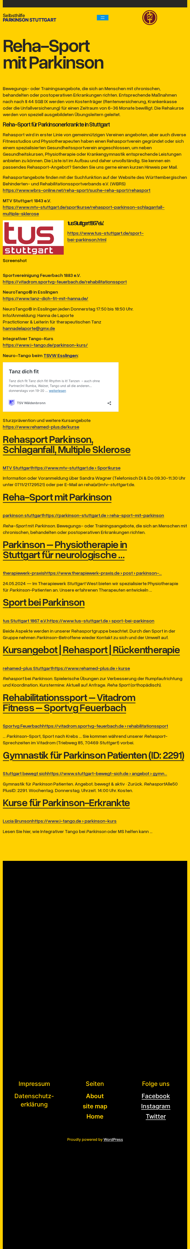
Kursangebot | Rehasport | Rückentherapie (91, 649)
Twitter (156, 1116)
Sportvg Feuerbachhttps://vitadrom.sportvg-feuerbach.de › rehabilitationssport (85, 726)
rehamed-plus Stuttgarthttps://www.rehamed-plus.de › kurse (66, 668)
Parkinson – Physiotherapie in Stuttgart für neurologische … (65, 549)
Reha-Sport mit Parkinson (57, 496)
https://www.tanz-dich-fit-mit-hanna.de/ (45, 298)
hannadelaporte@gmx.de (29, 328)
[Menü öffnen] (102, 17)
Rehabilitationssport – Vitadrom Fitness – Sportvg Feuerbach (69, 702)
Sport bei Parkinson (44, 602)
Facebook (156, 1096)
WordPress (113, 1139)
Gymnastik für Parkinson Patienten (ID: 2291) (93, 754)
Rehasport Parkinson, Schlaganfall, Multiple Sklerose (66, 444)
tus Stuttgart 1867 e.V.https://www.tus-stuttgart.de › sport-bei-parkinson (78, 620)
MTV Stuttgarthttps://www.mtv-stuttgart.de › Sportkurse (61, 467)
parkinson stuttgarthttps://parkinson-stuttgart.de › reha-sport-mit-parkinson (83, 515)
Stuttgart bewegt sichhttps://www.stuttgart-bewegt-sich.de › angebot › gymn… (85, 773)
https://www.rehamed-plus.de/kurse (41, 426)
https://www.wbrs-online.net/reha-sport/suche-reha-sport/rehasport (76, 190)
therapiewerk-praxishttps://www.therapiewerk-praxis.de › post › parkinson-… (82, 573)
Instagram (155, 1106)
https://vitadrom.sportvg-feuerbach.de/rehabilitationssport (65, 281)
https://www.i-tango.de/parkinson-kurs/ (45, 345)
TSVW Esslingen (61, 355)
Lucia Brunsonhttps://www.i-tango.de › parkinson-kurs (60, 821)
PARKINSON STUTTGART (29, 20)
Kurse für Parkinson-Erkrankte (66, 802)
